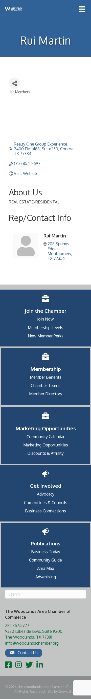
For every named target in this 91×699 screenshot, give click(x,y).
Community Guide (45, 560)
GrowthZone (68, 691)
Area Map (45, 568)
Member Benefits (45, 377)
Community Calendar (45, 436)
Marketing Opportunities (45, 444)
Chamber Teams (45, 385)
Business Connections (45, 510)
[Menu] (82, 9)
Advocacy (45, 494)
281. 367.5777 (17, 625)
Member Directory (45, 393)
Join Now (45, 319)
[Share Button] (14, 83)
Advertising (45, 576)
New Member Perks (45, 335)
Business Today (45, 551)
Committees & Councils (45, 502)
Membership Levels (45, 327)
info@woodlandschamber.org (32, 643)
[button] (23, 653)
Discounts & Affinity (45, 453)
